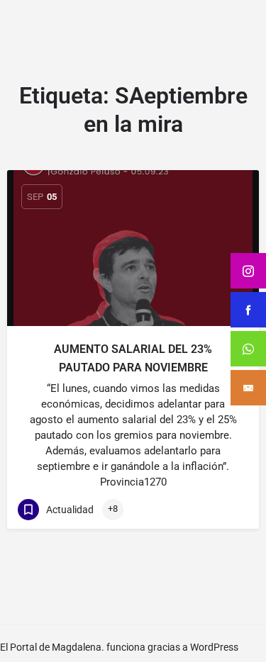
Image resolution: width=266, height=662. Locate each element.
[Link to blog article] (133, 248)
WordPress (214, 647)
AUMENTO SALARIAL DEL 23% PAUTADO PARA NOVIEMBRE (133, 358)
